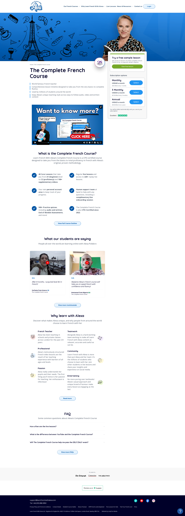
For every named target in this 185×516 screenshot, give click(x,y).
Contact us (138, 6)
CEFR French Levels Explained (96, 507)
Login (149, 6)
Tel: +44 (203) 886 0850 (38, 503)
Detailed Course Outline (69, 507)
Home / (32, 64)
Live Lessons (111, 6)
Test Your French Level (126, 507)
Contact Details (57, 507)
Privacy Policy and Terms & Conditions (40, 507)
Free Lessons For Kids (112, 507)
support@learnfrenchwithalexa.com (43, 500)
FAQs (135, 507)
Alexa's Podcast (82, 507)
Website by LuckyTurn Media (109, 511)
